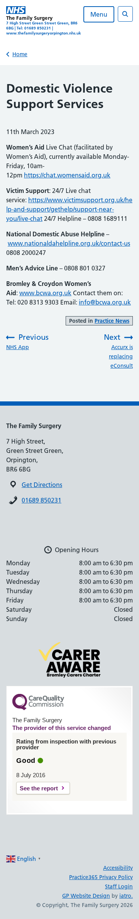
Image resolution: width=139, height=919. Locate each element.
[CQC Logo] (38, 708)
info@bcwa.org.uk (105, 302)
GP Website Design (86, 895)
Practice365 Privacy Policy (101, 877)
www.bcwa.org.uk (45, 293)
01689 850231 (41, 500)
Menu (98, 14)
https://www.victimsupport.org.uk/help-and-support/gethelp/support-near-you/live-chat (69, 209)
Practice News (112, 320)
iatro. (126, 895)
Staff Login (119, 886)
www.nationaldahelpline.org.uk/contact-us (69, 243)
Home (19, 54)
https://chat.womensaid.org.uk (67, 175)
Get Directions (42, 485)
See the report (39, 788)
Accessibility (118, 867)
